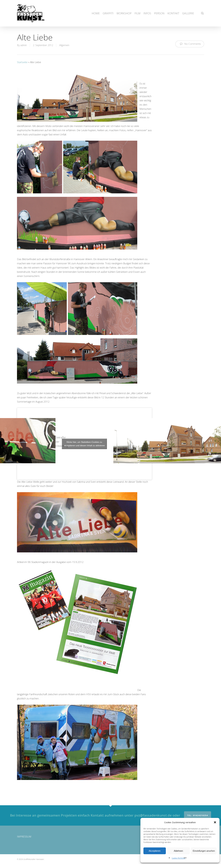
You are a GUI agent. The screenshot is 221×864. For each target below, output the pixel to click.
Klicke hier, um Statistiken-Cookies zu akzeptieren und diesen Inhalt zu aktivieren (84, 444)
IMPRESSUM (24, 836)
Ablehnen (178, 851)
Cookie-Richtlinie (178, 858)
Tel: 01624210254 (197, 815)
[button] (214, 822)
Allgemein (64, 45)
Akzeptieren (154, 851)
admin (23, 45)
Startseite (22, 62)
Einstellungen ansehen (204, 851)
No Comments (192, 43)
